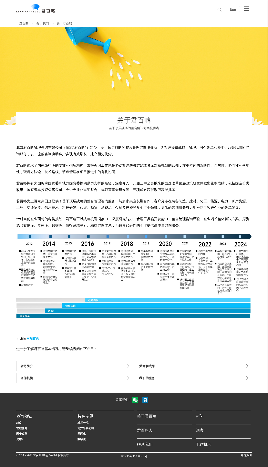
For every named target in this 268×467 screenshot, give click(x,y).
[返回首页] (35, 8)
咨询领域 (24, 416)
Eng (233, 9)
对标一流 (82, 422)
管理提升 (21, 428)
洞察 (200, 430)
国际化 (81, 433)
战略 (19, 422)
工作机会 (203, 444)
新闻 (200, 416)
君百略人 (145, 430)
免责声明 (246, 455)
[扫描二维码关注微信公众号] (137, 399)
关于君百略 (64, 23)
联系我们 (145, 444)
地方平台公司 (85, 428)
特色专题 (85, 416)
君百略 (24, 23)
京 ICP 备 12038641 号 (134, 456)
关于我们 (42, 23)
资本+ (19, 439)
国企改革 (21, 433)
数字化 (81, 439)
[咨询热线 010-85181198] (147, 399)
